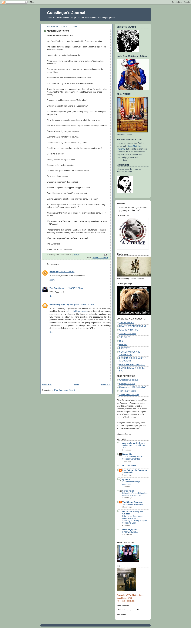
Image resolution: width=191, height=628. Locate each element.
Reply (52, 280)
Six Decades (127, 473)
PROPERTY (124, 348)
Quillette (126, 479)
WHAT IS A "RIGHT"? (128, 330)
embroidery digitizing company (64, 304)
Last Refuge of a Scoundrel (134, 470)
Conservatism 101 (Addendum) (132, 387)
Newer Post (47, 384)
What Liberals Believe (128, 380)
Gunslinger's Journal (66, 12)
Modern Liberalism (100, 258)
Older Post (106, 384)
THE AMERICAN (126, 323)
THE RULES (124, 337)
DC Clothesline (129, 466)
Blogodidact (128, 454)
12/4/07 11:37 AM (75, 288)
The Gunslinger (57, 288)
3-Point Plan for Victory (129, 395)
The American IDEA (127, 334)
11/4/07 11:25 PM (66, 272)
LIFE (121, 341)
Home (76, 384)
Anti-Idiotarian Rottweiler (133, 443)
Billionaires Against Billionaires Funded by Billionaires (134, 494)
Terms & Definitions (127, 391)
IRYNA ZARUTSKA (130, 532)
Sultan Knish (128, 491)
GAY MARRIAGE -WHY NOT (132, 365)
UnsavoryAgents (129, 530)
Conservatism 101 (127, 384)
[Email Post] (105, 254)
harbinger (54, 272)
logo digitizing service (78, 311)
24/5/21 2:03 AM (87, 304)
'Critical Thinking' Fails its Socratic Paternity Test (132, 458)
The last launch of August (132, 504)
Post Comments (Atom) (64, 390)
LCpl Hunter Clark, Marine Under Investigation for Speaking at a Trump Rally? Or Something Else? (134, 519)
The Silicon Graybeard (132, 502)
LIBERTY (123, 345)
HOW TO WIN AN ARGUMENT (132, 326)
